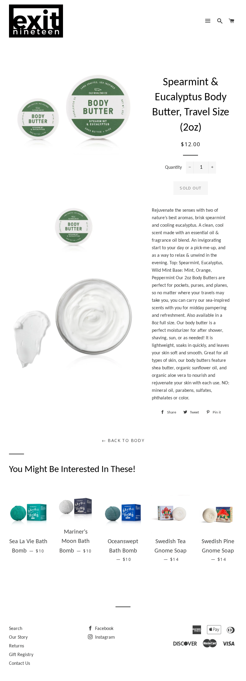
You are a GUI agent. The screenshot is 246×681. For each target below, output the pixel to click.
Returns (16, 646)
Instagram (104, 637)
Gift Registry (21, 654)
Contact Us (19, 663)
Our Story (18, 637)
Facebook (103, 628)
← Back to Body (123, 440)
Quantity (173, 167)
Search (15, 628)
